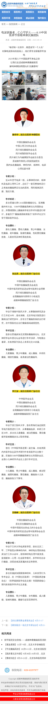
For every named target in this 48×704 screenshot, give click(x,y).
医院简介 (18, 12)
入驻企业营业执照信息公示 (24, 699)
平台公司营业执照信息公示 (24, 694)
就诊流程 (30, 18)
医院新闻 (42, 12)
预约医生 (42, 18)
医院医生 (30, 12)
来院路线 (18, 18)
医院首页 (6, 12)
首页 (3, 24)
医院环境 (6, 18)
